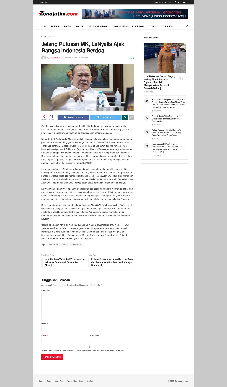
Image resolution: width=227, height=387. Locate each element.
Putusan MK (78, 244)
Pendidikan (138, 26)
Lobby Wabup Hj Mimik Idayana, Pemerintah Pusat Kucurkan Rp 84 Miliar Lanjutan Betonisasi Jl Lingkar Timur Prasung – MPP (168, 148)
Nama (44, 323)
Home (43, 26)
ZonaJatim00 (55, 57)
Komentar (45, 290)
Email (44, 335)
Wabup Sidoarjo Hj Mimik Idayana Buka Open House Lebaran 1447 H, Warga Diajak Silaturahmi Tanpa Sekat (167, 132)
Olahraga (167, 26)
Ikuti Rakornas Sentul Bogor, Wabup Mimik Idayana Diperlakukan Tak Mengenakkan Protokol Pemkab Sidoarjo (159, 82)
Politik (80, 26)
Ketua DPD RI (53, 244)
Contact (42, 381)
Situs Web (94, 335)
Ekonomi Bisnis (120, 26)
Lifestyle (153, 26)
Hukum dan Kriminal (98, 26)
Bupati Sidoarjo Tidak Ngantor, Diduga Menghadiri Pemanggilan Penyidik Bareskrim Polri (167, 119)
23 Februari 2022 (71, 57)
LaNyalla (66, 244)
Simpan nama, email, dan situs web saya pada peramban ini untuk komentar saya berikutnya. (83, 350)
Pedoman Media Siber (55, 381)
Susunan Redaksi (86, 381)
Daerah (68, 26)
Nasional (55, 26)
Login (186, 2)
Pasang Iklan (43, 2)
